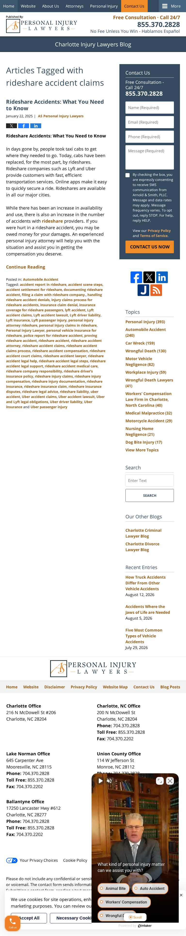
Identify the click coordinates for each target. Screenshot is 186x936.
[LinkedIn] (162, 277)
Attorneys (75, 6)
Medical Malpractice (148, 413)
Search (149, 495)
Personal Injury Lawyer (25, 330)
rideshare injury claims (54, 376)
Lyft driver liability (85, 315)
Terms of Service (154, 235)
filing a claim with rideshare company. (54, 294)
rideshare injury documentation (58, 381)
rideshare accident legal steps (63, 361)
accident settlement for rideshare (34, 289)
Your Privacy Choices (39, 860)
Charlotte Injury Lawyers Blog (41, 24)
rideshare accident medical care (71, 366)
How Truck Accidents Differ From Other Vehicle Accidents (145, 582)
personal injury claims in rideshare (68, 325)
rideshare (52, 221)
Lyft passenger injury (49, 320)
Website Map (115, 687)
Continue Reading (25, 267)
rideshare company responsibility (34, 371)
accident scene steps (85, 284)
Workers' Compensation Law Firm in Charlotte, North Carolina (148, 399)
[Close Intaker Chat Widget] (170, 781)
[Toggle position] (160, 781)
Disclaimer (54, 687)
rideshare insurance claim (45, 386)
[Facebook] (136, 277)
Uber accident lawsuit (76, 396)
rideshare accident (54, 340)
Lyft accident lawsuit (50, 315)
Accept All (28, 918)
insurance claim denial (59, 305)
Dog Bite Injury (143, 442)
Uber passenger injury (49, 407)
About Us (50, 6)
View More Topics (142, 450)
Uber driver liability (66, 401)
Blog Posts (170, 687)
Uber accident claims (39, 396)
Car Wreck (140, 343)
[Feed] (156, 290)
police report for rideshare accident (53, 335)
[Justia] (143, 290)
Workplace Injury (145, 372)
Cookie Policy (75, 860)
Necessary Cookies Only (81, 918)
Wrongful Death (145, 351)
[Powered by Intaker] (145, 925)
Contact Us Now (150, 247)
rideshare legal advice (40, 391)
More (176, 6)
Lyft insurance (18, 320)
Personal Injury (104, 6)
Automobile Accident (40, 279)
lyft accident (75, 310)
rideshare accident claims (43, 345)
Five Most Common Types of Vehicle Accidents (144, 635)
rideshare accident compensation (60, 350)
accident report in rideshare (43, 284)
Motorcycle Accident (148, 420)
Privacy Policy (159, 230)
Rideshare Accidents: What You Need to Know (55, 104)
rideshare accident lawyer (64, 356)
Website (28, 6)
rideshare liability (74, 391)
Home (8, 6)
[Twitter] (149, 277)
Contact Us (134, 6)
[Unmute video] (100, 781)
